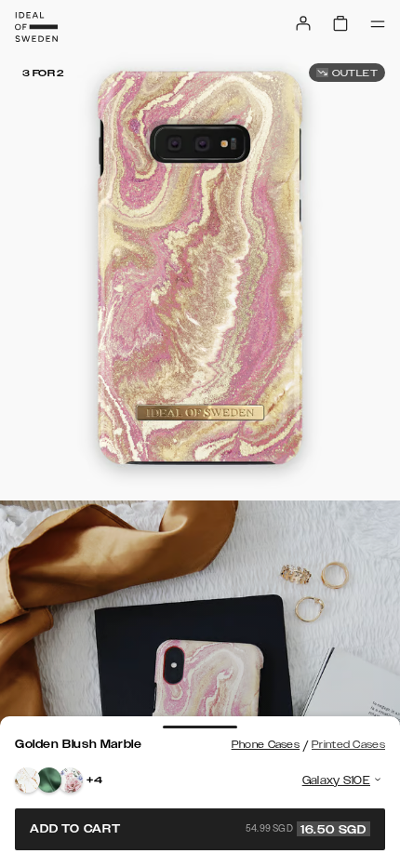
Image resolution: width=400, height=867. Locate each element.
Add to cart (198, 828)
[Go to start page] (36, 27)
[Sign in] (303, 23)
